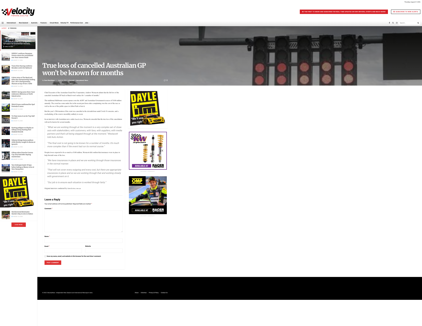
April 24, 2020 (62, 80)
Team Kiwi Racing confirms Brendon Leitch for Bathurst (22, 67)
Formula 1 (72, 80)
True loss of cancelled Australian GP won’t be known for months (17, 42)
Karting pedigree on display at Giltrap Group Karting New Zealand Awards (22, 130)
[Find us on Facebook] (389, 22)
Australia (34, 23)
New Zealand (23, 23)
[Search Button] (418, 23)
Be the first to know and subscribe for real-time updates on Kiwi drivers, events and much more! (344, 12)
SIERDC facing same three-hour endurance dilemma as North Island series (23, 94)
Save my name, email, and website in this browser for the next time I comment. (74, 256)
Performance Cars (76, 23)
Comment (49, 208)
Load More (19, 225)
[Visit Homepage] (18, 11)
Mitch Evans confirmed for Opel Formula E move (23, 105)
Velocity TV (64, 23)
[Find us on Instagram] (397, 22)
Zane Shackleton (49, 80)
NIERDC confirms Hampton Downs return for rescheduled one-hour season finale (22, 55)
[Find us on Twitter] (393, 22)
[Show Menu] (3, 23)
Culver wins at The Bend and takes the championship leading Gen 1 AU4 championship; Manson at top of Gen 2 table (23, 81)
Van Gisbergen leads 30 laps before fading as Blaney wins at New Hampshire (23, 167)
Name (47, 236)
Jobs (86, 23)
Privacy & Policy (154, 293)
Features (43, 23)
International (11, 23)
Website (88, 246)
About (136, 293)
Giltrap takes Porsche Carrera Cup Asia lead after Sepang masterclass (22, 155)
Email (47, 246)
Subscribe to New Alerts (406, 12)
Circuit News (54, 23)
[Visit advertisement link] (18, 191)
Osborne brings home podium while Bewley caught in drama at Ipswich (23, 142)
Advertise (144, 293)
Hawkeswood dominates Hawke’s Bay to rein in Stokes (22, 213)
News (86, 80)
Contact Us (164, 293)
